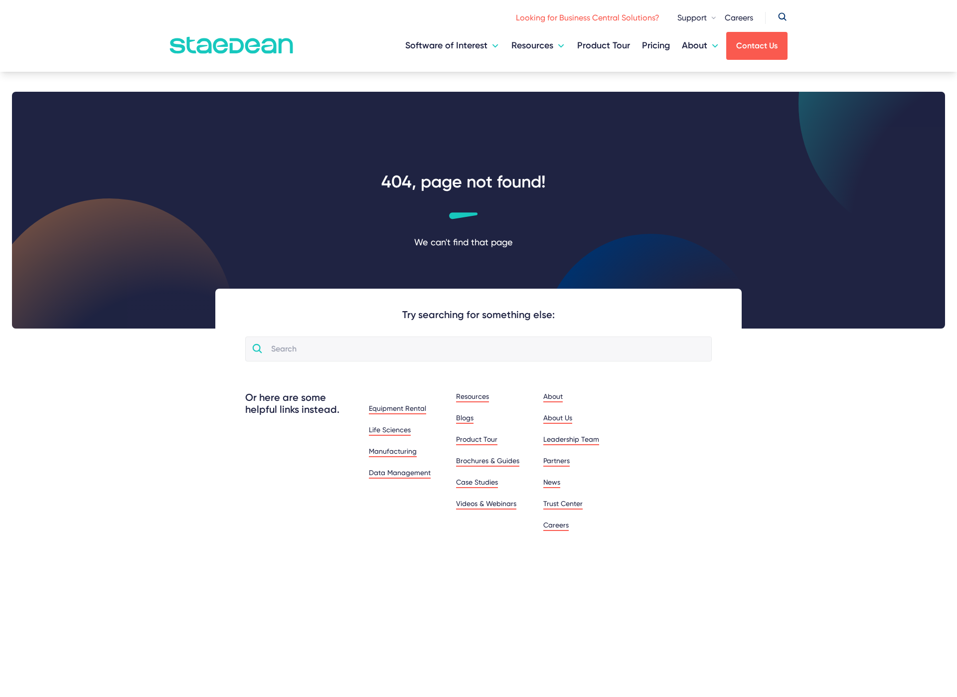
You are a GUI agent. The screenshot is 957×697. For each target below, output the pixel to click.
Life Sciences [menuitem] (390, 430)
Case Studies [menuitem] (477, 482)
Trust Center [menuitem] (563, 504)
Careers (739, 17)
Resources (532, 45)
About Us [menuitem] (557, 418)
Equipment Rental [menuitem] (397, 408)
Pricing (656, 45)
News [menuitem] (551, 482)
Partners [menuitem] (556, 461)
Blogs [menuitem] (465, 418)
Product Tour (603, 45)
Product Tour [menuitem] (476, 439)
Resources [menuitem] (472, 396)
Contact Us (757, 45)
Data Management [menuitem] (400, 473)
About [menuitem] (553, 396)
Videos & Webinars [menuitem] (486, 504)
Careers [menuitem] (556, 525)
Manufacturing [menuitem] (393, 451)
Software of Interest (446, 45)
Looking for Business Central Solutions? (587, 17)
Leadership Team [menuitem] (571, 439)
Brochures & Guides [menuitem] (487, 461)
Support (692, 17)
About (694, 45)
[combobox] (487, 349)
